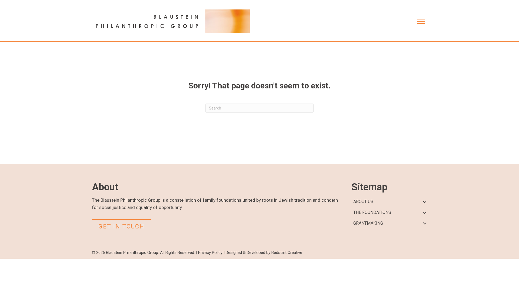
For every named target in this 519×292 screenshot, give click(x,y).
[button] (424, 202)
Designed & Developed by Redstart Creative (264, 252)
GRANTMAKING (368, 223)
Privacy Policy (210, 252)
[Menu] (421, 21)
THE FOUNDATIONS (372, 212)
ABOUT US (363, 201)
